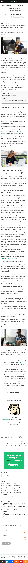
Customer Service (7, 485)
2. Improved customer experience (11, 102)
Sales (16, 490)
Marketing (17, 487)
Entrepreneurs (6, 488)
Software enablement (6, 111)
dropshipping (11, 30)
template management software (8, 258)
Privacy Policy (24, 557)
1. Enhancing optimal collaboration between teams (15, 100)
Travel (16, 494)
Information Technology (15, 14)
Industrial (5, 494)
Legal (16, 483)
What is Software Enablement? (10, 95)
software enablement (15, 392)
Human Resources (7, 492)
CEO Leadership (6, 483)
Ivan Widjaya (5, 419)
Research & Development (21, 488)
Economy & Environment (8, 487)
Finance (4, 490)
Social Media (18, 492)
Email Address (13, 530)
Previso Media (17, 557)
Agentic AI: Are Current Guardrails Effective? (13, 516)
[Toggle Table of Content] (25, 93)
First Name (13, 535)
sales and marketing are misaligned (16, 280)
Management (8, 16)
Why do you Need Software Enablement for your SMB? (14, 97)
